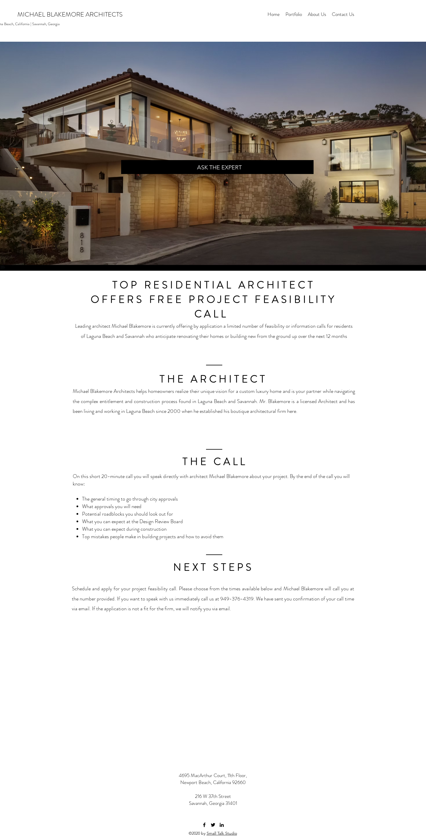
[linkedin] (222, 825)
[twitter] (213, 825)
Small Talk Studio (222, 833)
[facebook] (204, 825)
